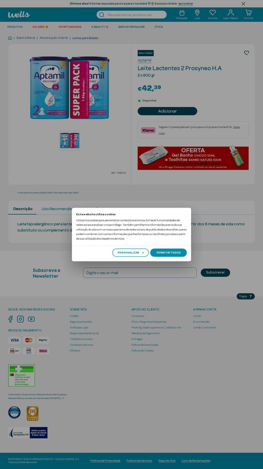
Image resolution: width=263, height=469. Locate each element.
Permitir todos (169, 252)
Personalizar (128, 252)
